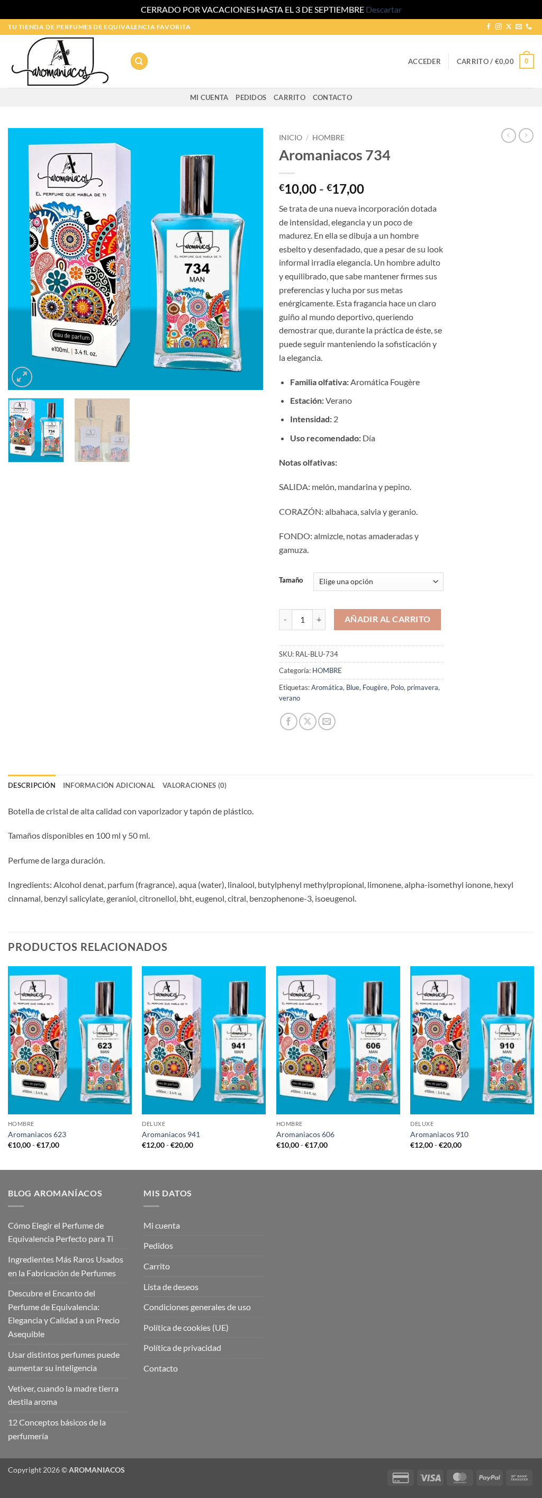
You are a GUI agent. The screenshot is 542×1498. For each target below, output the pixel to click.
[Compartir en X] (308, 721)
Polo (397, 687)
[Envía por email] (327, 721)
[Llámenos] (529, 27)
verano (289, 698)
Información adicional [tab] (109, 785)
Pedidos (251, 97)
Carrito (289, 97)
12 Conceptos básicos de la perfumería (57, 1429)
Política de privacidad (182, 1347)
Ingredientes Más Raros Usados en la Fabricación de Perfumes (65, 1266)
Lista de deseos (170, 1287)
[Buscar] (139, 61)
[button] (424, 61)
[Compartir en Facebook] (288, 721)
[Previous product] (526, 135)
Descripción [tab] (32, 785)
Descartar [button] (384, 9)
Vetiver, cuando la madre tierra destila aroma (63, 1395)
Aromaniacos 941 (171, 1134)
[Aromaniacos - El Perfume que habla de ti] (61, 61)
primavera (422, 687)
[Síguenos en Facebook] (488, 27)
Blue (352, 687)
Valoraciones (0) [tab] (194, 785)
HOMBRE (328, 137)
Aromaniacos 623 (37, 1134)
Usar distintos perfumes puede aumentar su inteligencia (64, 1361)
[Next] (244, 259)
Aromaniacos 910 (439, 1134)
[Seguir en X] (508, 27)
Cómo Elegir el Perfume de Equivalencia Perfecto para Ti (60, 1232)
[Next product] (508, 135)
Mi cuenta (209, 97)
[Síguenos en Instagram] (498, 27)
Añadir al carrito (388, 619)
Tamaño (291, 580)
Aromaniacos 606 (305, 1134)
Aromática (327, 687)
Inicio (290, 137)
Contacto (332, 97)
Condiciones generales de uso (197, 1307)
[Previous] (26, 259)
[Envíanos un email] (519, 27)
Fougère (375, 687)
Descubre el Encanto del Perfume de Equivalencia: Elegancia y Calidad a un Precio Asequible (64, 1313)
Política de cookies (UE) (186, 1327)
